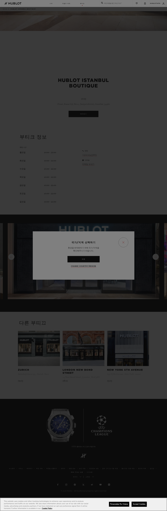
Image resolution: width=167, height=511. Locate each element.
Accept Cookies (139, 504)
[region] (83, 504)
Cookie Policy (47, 508)
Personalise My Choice (119, 504)
